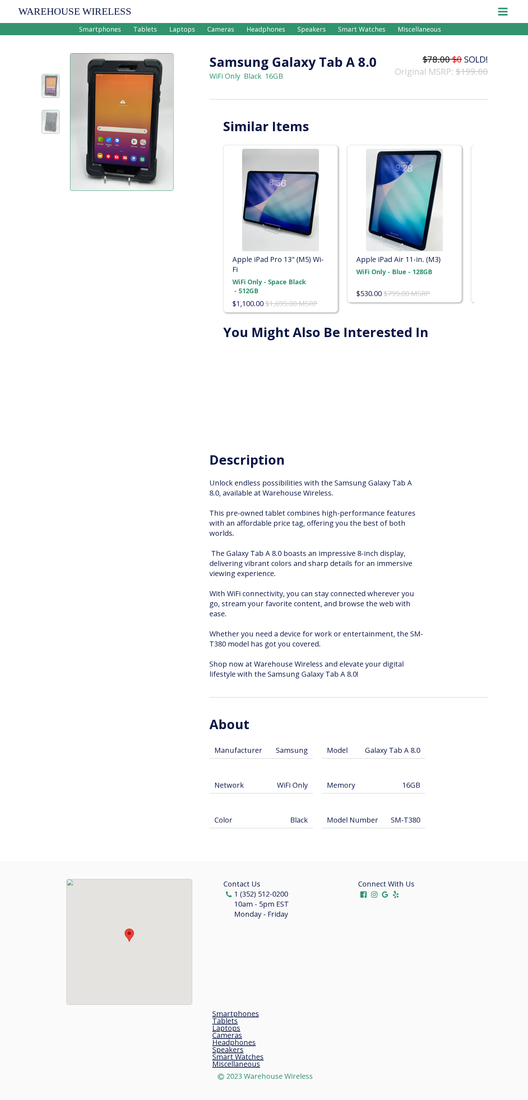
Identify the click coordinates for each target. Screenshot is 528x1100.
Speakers (311, 29)
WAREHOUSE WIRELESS (74, 11)
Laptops (182, 29)
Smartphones (100, 29)
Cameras (220, 29)
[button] (129, 935)
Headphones (265, 29)
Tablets (145, 29)
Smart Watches (361, 29)
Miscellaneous (419, 29)
